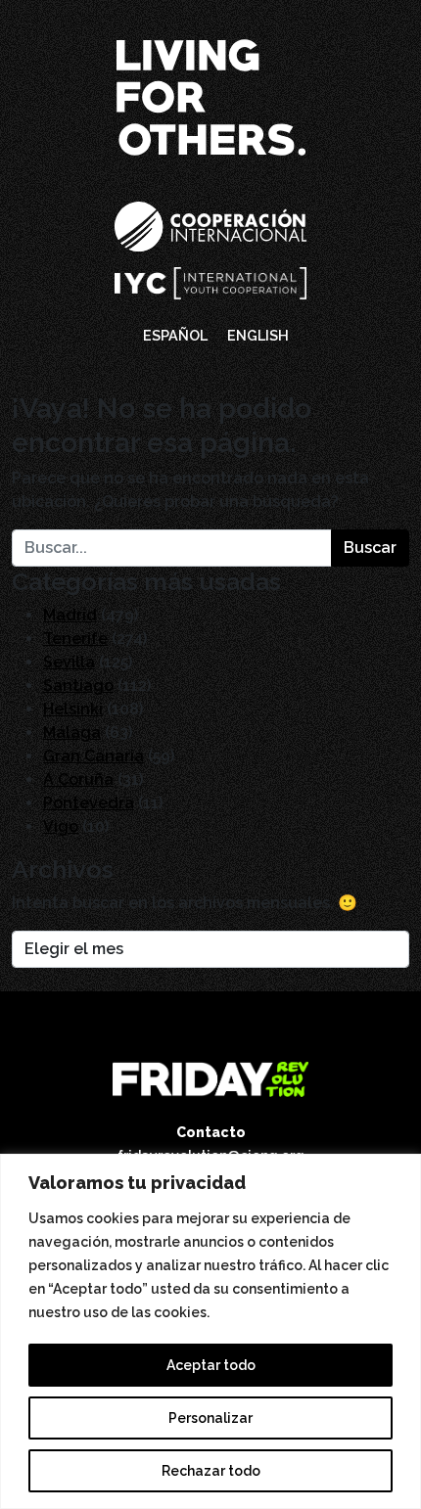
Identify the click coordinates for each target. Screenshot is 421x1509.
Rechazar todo (211, 1471)
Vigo (60, 826)
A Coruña (78, 779)
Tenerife (75, 638)
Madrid (70, 615)
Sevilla (69, 662)
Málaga (72, 732)
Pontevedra (88, 803)
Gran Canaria (93, 756)
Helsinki (73, 709)
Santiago (78, 685)
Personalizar (210, 1418)
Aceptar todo (211, 1365)
